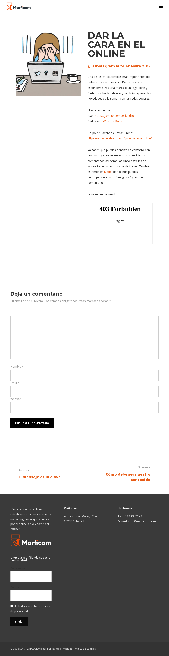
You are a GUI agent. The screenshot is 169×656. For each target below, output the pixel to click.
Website (15, 399)
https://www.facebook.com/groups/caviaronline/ (120, 138)
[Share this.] (94, 258)
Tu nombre (17, 568)
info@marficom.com (142, 521)
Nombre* (16, 366)
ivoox (107, 172)
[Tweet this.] (106, 258)
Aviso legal (39, 648)
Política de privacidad (60, 648)
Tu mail (15, 587)
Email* (14, 383)
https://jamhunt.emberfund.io (114, 116)
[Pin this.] (118, 258)
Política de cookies (85, 648)
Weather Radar (113, 121)
